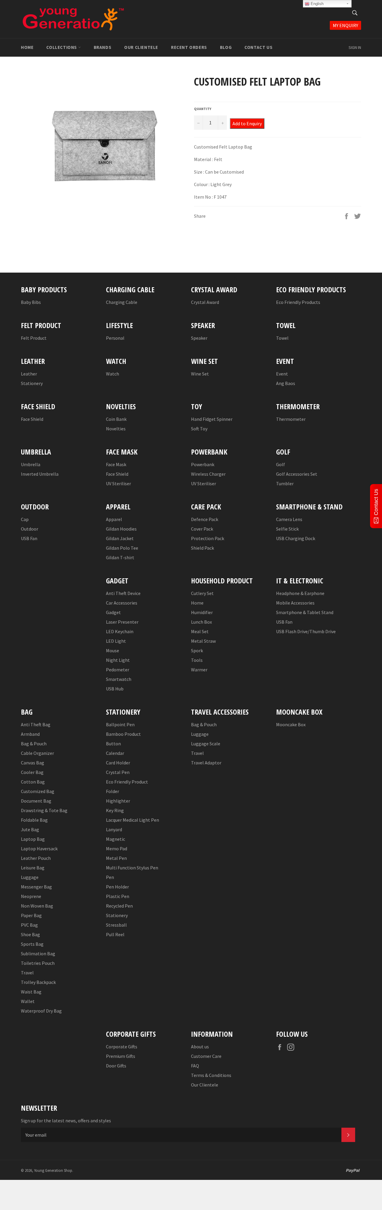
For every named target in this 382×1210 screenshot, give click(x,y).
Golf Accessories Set (296, 474)
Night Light (118, 660)
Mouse (112, 650)
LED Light (116, 641)
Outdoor (29, 529)
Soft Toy (199, 429)
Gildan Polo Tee (122, 548)
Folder (112, 791)
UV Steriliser (118, 483)
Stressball (116, 925)
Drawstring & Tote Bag (44, 810)
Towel (282, 338)
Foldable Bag (34, 820)
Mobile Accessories (295, 603)
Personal (115, 338)
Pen (110, 877)
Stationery (32, 383)
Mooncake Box (291, 724)
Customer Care (206, 1056)
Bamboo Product (123, 734)
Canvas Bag (32, 763)
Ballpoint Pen (120, 724)
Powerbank (202, 464)
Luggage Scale (205, 744)
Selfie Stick (287, 529)
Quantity (202, 108)
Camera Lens (289, 519)
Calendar (115, 753)
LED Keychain (119, 631)
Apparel (114, 519)
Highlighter (118, 801)
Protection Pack (207, 538)
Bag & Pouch (34, 744)
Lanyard (114, 829)
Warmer (199, 670)
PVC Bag (29, 925)
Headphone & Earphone (300, 593)
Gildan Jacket (120, 538)
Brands (103, 47)
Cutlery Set (202, 593)
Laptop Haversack (39, 849)
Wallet (28, 1001)
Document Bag (36, 801)
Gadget (113, 612)
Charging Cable (121, 302)
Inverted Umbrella (39, 474)
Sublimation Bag (38, 953)
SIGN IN (355, 47)
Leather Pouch (36, 858)
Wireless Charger (208, 474)
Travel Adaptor (206, 763)
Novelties (116, 429)
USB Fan (29, 538)
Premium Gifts (120, 1056)
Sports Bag (32, 944)
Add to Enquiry (247, 123)
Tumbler (285, 483)
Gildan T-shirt (120, 557)
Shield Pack (202, 548)
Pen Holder (117, 887)
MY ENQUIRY (345, 25)
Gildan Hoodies (121, 529)
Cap (25, 519)
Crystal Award (205, 302)
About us (200, 1047)
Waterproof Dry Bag (41, 1011)
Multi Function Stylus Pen (132, 868)
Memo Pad (116, 849)
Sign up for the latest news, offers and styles (66, 1121)
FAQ (195, 1066)
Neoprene (31, 896)
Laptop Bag (33, 839)
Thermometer (291, 419)
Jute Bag (30, 829)
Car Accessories (121, 603)
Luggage (29, 877)
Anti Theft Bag (35, 724)
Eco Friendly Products (298, 302)
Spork (197, 650)
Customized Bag (37, 791)
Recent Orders (189, 47)
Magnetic (115, 839)
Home (27, 47)
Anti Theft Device (123, 593)
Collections (62, 47)
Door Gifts (116, 1066)
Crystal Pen (118, 772)
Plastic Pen (117, 896)
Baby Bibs (31, 302)
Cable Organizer (37, 753)
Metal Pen (116, 858)
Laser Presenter (122, 622)
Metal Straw (203, 641)
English (316, 3)
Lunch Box (201, 622)
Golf (280, 464)
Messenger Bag (36, 887)
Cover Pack (202, 529)
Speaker (199, 338)
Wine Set (200, 374)
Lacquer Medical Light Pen (132, 820)
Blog (226, 47)
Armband (30, 734)
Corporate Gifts (121, 1047)
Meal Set (200, 631)
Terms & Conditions (211, 1075)
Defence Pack (204, 519)
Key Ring (115, 810)
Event (282, 374)
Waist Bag (31, 992)
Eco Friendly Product (127, 782)
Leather (29, 374)
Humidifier (202, 612)
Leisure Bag (32, 868)
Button (113, 744)
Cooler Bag (32, 772)
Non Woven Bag (37, 906)
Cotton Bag (33, 782)
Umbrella (30, 464)
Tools (197, 660)
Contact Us (258, 47)
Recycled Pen (119, 906)
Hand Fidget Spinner (211, 419)
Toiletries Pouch (38, 963)
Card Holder (118, 763)
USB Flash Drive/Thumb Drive (306, 631)
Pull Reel (115, 934)
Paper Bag (31, 915)
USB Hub (115, 689)
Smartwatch (118, 679)
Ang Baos (285, 383)
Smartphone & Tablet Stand (304, 612)
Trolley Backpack (38, 982)
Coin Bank (116, 419)
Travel (27, 973)
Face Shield (32, 419)
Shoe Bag (30, 934)
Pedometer (117, 670)
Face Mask (116, 464)
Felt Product (34, 338)
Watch (112, 374)
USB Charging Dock (295, 538)
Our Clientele (141, 47)
